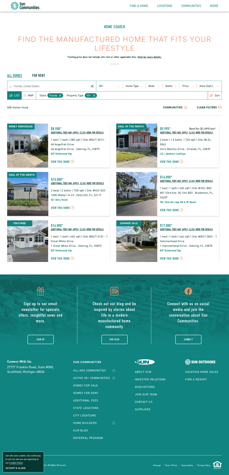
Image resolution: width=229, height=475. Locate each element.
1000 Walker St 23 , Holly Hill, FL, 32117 (76, 195)
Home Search (114, 26)
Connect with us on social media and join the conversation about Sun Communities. (188, 312)
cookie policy (16, 463)
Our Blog (114, 339)
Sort (217, 95)
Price (185, 86)
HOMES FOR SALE (85, 385)
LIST (17, 95)
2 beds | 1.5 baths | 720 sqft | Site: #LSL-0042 (186, 142)
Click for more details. (150, 57)
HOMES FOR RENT (85, 393)
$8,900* (56, 128)
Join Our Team (146, 394)
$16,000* (166, 177)
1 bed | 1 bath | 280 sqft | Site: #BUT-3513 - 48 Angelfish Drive (78, 142)
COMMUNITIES (173, 107)
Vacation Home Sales (201, 372)
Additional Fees (85, 400)
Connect (188, 339)
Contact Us (144, 402)
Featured (19, 223)
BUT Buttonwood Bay (61, 153)
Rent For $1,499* (202, 129)
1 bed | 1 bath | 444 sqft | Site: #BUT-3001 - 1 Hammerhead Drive (188, 239)
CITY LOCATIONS (84, 415)
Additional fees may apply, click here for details (77, 132)
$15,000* (57, 179)
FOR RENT (38, 75)
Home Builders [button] (85, 423)
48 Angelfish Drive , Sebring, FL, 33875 (75, 149)
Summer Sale (129, 223)
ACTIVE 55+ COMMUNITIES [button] (91, 378)
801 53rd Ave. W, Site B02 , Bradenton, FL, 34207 (187, 195)
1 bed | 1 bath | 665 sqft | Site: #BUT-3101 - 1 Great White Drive (79, 239)
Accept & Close (16, 468)
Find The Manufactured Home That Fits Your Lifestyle (114, 47)
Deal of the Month (131, 126)
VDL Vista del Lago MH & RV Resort (178, 202)
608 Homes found (17, 107)
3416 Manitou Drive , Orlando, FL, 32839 (185, 149)
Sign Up (41, 339)
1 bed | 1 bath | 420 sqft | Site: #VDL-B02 (185, 188)
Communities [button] (191, 6)
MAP (30, 95)
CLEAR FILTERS (207, 107)
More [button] (214, 6)
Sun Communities (87, 362)
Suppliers (143, 409)
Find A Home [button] (139, 6)
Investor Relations (150, 379)
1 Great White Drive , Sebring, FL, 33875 (76, 246)
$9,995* (165, 128)
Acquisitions (145, 387)
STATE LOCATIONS (86, 408)
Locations (164, 6)
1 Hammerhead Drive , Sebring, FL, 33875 (186, 246)
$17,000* (166, 225)
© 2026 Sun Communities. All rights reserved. (44, 465)
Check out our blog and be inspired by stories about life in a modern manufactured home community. (114, 315)
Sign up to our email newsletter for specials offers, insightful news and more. (41, 312)
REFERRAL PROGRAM (88, 438)
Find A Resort (196, 379)
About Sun (143, 372)
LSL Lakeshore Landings (173, 153)
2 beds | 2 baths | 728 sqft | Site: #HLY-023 (78, 190)
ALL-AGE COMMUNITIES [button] (89, 370)
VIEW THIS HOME (63, 162)
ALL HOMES (14, 75)
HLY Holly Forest (59, 199)
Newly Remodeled (21, 126)
